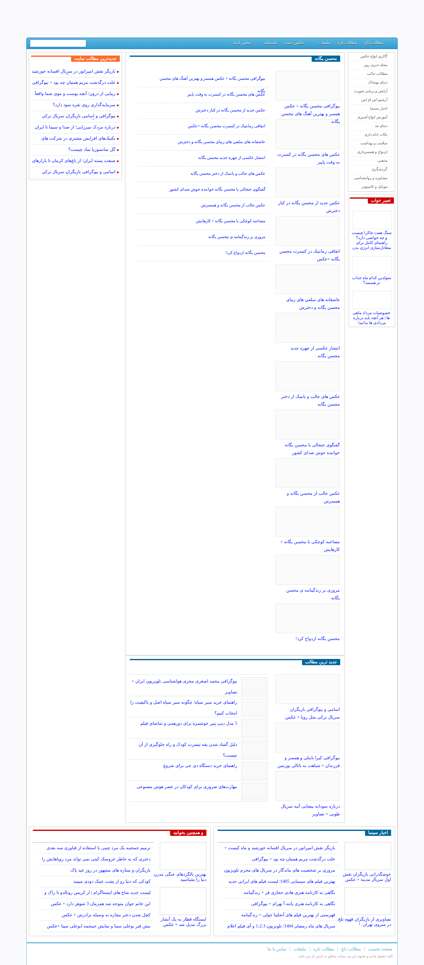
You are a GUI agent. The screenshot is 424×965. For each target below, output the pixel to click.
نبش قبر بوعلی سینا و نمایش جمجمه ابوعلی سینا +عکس (99, 926)
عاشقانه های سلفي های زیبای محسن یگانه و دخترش (221, 141)
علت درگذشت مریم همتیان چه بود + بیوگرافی (73, 82)
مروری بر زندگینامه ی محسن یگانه (236, 236)
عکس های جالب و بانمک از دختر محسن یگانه (227, 173)
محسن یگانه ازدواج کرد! (317, 638)
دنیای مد (381, 126)
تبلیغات (325, 42)
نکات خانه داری (375, 134)
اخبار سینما (378, 108)
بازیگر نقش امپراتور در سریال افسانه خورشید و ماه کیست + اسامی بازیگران (73, 72)
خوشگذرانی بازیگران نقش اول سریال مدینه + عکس (367, 876)
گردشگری (379, 169)
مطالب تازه (347, 42)
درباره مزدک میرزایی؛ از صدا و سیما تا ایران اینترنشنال (75, 128)
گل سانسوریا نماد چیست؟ (91, 149)
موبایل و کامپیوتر (374, 186)
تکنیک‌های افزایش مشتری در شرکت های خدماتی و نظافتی (78, 139)
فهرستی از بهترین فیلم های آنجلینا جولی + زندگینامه (288, 915)
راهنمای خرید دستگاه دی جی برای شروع (200, 765)
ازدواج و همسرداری (372, 152)
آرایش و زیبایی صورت (370, 91)
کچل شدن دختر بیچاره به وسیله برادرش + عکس (106, 915)
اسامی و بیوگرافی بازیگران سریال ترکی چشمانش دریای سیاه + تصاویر (78, 172)
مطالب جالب (377, 73)
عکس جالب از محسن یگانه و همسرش (233, 205)
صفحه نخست (380, 949)
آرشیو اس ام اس (374, 99)
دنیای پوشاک (377, 82)
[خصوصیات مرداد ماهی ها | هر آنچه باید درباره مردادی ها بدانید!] (373, 298)
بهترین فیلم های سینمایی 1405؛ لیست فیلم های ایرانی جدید (281, 881)
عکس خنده (294, 42)
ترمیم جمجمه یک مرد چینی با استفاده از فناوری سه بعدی (99, 848)
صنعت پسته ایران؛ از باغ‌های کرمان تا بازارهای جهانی (73, 161)
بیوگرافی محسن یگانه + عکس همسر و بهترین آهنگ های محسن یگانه (310, 114)
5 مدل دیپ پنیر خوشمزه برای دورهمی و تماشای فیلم (188, 723)
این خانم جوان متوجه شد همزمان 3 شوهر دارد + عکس (101, 903)
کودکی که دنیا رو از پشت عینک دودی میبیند (112, 881)
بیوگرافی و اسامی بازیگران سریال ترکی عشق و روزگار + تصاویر (78, 116)
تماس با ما (242, 42)
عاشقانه (271, 42)
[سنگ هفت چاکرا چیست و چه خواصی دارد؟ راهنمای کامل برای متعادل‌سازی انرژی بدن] (373, 218)
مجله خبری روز (375, 65)
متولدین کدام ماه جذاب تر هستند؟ (371, 280)
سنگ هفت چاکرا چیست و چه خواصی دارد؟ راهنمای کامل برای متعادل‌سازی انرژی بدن (372, 240)
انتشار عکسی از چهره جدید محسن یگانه (231, 157)
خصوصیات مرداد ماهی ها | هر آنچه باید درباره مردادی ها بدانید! (371, 317)
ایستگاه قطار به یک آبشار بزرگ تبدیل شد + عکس (183, 921)
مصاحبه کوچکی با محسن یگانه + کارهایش (230, 221)
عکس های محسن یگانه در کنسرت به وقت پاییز (226, 94)
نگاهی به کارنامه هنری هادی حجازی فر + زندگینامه (289, 892)
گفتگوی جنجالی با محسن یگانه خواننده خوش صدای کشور (217, 189)
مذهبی (382, 160)
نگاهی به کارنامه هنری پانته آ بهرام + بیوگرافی (293, 903)
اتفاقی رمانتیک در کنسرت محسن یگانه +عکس (226, 126)
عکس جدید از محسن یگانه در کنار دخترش (230, 110)
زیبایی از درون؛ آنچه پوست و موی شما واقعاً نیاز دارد (75, 94)
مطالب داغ (374, 42)
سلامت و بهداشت (373, 143)
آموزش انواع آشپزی (372, 117)
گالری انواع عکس (373, 56)
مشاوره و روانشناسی (370, 178)
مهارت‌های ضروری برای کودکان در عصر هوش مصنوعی (187, 786)
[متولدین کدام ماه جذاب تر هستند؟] (373, 263)
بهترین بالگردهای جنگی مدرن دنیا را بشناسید (180, 876)
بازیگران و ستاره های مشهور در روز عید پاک (110, 870)
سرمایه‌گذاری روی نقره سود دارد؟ (84, 104)
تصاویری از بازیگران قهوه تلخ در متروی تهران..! (364, 921)
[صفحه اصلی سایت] (390, 44)
